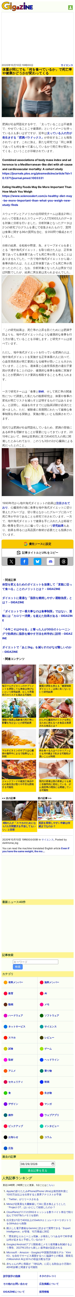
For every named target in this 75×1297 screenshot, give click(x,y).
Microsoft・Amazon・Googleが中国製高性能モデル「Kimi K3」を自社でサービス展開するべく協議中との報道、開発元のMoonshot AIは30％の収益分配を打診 (39, 1255)
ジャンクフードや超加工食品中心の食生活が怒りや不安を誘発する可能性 (18, 784)
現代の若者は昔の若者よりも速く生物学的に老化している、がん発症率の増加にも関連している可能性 (55, 785)
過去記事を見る (37, 1170)
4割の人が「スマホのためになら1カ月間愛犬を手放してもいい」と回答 (19, 826)
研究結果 (58, 525)
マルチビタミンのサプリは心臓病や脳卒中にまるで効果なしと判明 (18, 753)
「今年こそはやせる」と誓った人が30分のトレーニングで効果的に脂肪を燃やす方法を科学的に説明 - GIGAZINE (37, 634)
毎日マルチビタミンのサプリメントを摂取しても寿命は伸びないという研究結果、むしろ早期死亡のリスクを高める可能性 (18, 690)
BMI (41, 391)
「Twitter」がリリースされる (22, 1199)
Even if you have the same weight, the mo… (35, 850)
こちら (50, 1185)
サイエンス (67, 65)
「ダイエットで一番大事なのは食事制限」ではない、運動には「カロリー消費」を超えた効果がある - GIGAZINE (37, 615)
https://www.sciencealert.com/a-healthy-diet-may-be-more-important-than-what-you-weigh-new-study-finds (37, 200)
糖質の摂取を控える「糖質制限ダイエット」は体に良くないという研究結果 (55, 689)
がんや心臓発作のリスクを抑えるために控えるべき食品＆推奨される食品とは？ (55, 722)
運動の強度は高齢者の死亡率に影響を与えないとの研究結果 (18, 721)
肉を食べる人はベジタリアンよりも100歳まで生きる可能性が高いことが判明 (55, 753)
